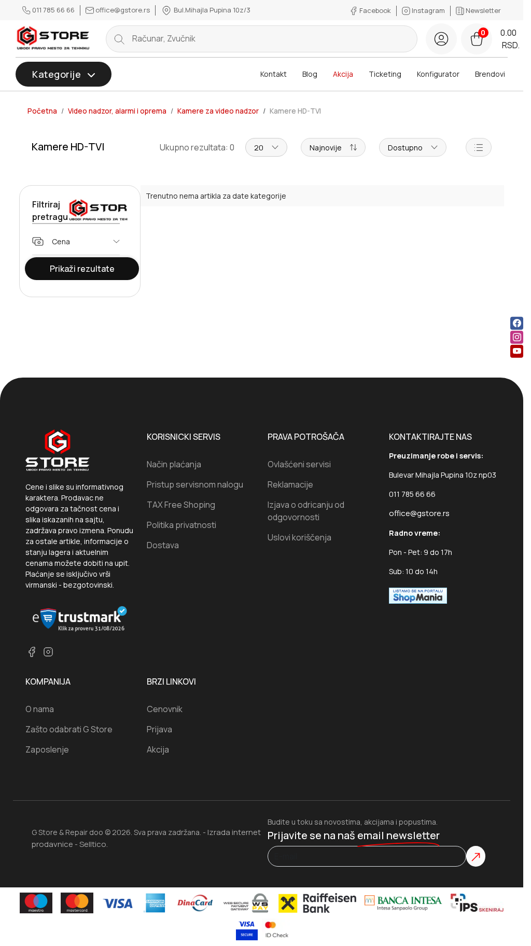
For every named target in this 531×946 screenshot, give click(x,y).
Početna (42, 111)
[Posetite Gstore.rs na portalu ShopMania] (418, 595)
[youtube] (516, 351)
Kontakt (273, 74)
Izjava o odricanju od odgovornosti (306, 511)
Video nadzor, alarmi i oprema (117, 111)
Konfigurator (438, 74)
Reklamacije (290, 484)
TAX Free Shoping (181, 504)
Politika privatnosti (181, 525)
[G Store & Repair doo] (53, 38)
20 (258, 147)
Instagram (428, 10)
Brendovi (490, 74)
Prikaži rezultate (82, 268)
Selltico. (93, 844)
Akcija (343, 74)
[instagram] (516, 337)
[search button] (119, 39)
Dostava (163, 545)
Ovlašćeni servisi (299, 464)
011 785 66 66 (53, 10)
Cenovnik (165, 709)
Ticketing (385, 74)
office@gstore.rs (122, 10)
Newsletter (482, 10)
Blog (309, 74)
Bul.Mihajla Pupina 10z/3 (211, 10)
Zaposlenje (47, 749)
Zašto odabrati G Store (69, 729)
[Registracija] (441, 38)
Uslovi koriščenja (299, 537)
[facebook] (516, 323)
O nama (39, 709)
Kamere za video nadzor (218, 111)
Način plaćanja (174, 464)
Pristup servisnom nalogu (195, 484)
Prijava (159, 729)
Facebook (375, 10)
